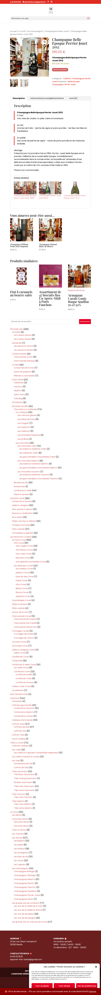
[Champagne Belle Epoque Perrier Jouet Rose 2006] (25, 187)
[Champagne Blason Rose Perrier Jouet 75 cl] (75, 187)
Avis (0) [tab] (73, 98)
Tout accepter (42, 986)
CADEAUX (67, 78)
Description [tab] (19, 98)
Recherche (85, 321)
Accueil (13, 31)
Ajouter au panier (60, 70)
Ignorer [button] (92, 991)
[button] (96, 967)
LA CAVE (21, 31)
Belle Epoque (73, 81)
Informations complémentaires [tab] (47, 98)
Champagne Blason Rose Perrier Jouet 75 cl (74, 196)
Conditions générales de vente (26, 974)
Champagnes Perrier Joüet (57, 31)
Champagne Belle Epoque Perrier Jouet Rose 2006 (25, 196)
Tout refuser (64, 986)
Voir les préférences (86, 986)
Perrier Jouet (70, 84)
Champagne (57, 84)
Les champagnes (35, 31)
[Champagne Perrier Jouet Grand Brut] (50, 187)
